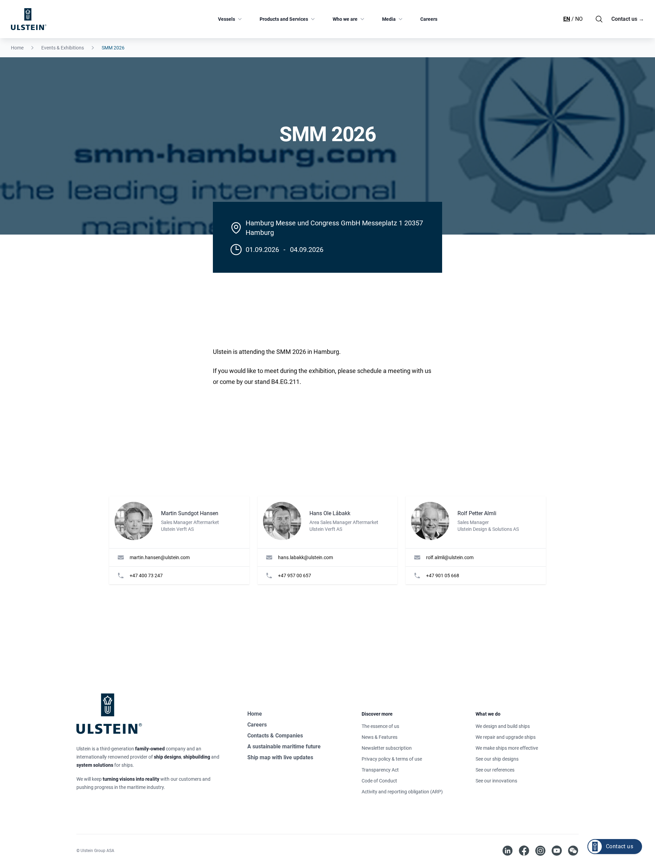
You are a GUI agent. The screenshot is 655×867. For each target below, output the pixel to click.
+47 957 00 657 (294, 575)
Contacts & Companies (275, 735)
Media (389, 19)
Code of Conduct (379, 780)
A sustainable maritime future (284, 746)
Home (17, 47)
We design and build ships (503, 726)
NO (579, 19)
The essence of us (380, 726)
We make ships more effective (507, 748)
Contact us (627, 19)
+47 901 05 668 (442, 575)
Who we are (345, 19)
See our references (495, 770)
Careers (428, 19)
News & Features (379, 737)
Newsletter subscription (387, 748)
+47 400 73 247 (146, 575)
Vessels (226, 19)
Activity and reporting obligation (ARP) (402, 791)
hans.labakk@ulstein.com (305, 557)
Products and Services (284, 19)
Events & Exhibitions (62, 47)
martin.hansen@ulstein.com (160, 557)
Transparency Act (380, 770)
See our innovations (496, 780)
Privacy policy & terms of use (392, 759)
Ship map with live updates (280, 757)
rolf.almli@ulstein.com (450, 557)
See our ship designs (497, 759)
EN (566, 19)
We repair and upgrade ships (506, 737)
